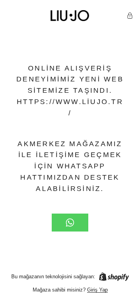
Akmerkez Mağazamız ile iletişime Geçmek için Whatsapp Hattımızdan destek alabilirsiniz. (70, 166)
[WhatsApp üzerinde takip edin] (70, 222)
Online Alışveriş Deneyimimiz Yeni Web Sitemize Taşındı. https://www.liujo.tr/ (70, 90)
